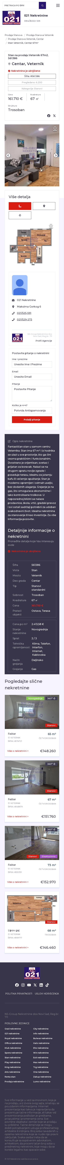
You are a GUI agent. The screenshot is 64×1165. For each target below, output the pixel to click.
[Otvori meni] (58, 5)
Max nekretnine (41, 1062)
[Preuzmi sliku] (55, 129)
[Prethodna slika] (8, 155)
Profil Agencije (44, 340)
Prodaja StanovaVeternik (40, 35)
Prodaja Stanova (13, 35)
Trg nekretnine (40, 1067)
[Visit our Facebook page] (17, 985)
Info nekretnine (41, 1033)
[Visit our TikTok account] (47, 985)
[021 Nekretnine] (11, 18)
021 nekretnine (12, 1033)
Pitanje (16, 384)
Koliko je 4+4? (19, 405)
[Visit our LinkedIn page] (41, 985)
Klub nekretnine (13, 1048)
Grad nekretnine (13, 1029)
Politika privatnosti (18, 993)
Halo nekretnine (41, 1043)
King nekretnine (13, 1067)
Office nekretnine (13, 1043)
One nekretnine (41, 1072)
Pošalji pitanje (32, 419)
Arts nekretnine (12, 1072)
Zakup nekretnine (42, 1077)
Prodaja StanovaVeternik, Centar (26, 39)
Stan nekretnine (13, 1057)
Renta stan (10, 1077)
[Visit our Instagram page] (23, 985)
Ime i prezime (19, 359)
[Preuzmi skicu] (51, 226)
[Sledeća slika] (55, 155)
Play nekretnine (12, 1062)
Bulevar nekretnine (42, 1038)
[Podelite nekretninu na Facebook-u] (48, 115)
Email (15, 371)
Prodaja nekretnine (14, 1081)
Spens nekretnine (13, 1053)
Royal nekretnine (13, 1038)
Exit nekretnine (40, 1057)
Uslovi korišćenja (47, 993)
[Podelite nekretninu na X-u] (54, 115)
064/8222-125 (32, 21)
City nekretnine (40, 1029)
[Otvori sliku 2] (32, 155)
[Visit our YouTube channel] (29, 985)
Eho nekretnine (40, 1048)
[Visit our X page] (35, 985)
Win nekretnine (41, 1053)
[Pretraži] (42, 5)
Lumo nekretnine (41, 1081)
